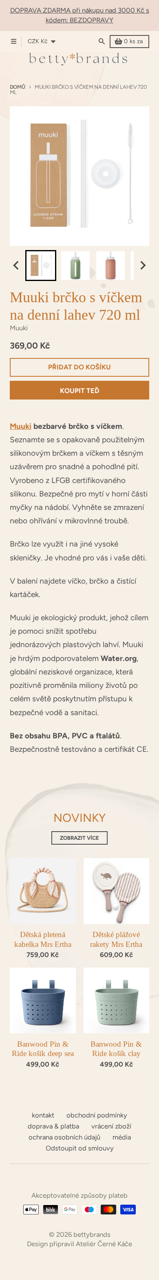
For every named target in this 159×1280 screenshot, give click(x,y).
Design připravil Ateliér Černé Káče (79, 1244)
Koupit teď (79, 390)
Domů (17, 87)
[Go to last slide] (16, 265)
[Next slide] (142, 265)
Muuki (20, 426)
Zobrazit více (79, 838)
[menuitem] (40, 265)
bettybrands (91, 1234)
